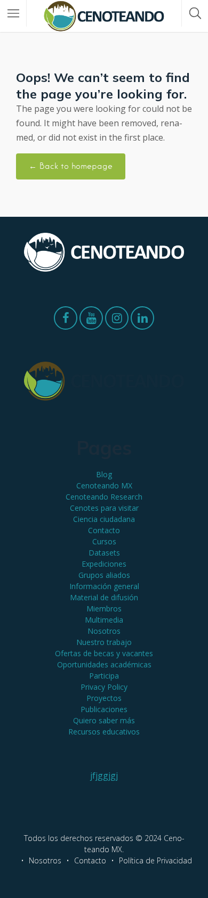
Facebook (65, 320)
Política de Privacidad (155, 860)
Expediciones (104, 564)
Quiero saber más (104, 720)
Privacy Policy (104, 687)
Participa (104, 676)
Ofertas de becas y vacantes (104, 653)
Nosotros (104, 631)
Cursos (104, 541)
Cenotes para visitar (104, 508)
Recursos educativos (104, 731)
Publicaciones (104, 709)
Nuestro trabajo (104, 642)
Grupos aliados (104, 575)
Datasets (104, 553)
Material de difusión (104, 597)
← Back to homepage (71, 166)
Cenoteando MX (104, 485)
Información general (104, 586)
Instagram (116, 320)
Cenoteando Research (104, 497)
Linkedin (142, 320)
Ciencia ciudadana (104, 519)
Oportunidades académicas (104, 664)
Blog (104, 474)
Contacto (104, 530)
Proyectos (104, 698)
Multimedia (104, 620)
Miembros (104, 608)
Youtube (91, 320)
